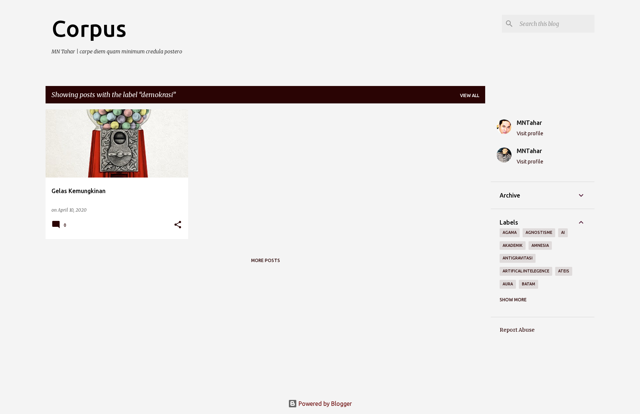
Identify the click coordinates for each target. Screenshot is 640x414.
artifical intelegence (526, 271)
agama (510, 232)
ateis (563, 271)
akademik (513, 245)
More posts (265, 260)
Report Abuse (517, 330)
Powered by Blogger (324, 403)
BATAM (528, 284)
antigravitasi (518, 258)
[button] (177, 225)
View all (469, 95)
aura (508, 284)
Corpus (88, 28)
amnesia (540, 245)
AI (563, 232)
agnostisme (539, 232)
